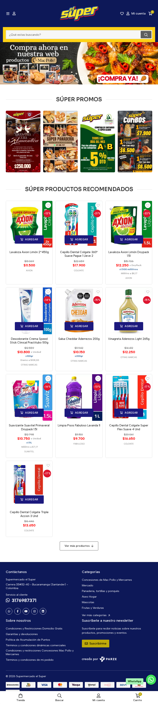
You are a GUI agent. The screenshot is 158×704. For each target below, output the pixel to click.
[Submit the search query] (146, 34)
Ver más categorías (94, 615)
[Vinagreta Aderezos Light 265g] (129, 310)
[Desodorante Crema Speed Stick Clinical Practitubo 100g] (29, 310)
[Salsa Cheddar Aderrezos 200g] (79, 310)
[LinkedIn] (43, 611)
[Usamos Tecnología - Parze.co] (99, 659)
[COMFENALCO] (97, 141)
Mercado (87, 585)
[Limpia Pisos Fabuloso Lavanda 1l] (79, 397)
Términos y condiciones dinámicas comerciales (36, 645)
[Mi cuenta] (14, 13)
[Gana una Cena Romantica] (23, 141)
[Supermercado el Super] (79, 13)
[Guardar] (48, 205)
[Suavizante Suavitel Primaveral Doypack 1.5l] (29, 397)
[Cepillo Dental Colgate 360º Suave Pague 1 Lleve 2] (79, 224)
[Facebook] (17, 611)
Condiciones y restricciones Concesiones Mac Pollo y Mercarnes (40, 652)
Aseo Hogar (89, 596)
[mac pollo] (79, 63)
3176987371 (24, 600)
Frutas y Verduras (93, 608)
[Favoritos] (122, 13)
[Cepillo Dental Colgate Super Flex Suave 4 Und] (129, 397)
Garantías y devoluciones (22, 634)
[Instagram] (34, 611)
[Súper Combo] (135, 141)
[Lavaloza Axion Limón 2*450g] (29, 224)
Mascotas (88, 602)
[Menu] (8, 13)
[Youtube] (26, 611)
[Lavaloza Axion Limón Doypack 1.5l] (129, 224)
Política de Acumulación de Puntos (28, 639)
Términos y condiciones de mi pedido (30, 659)
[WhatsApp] (9, 611)
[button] (70, 78)
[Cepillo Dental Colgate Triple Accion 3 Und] (29, 484)
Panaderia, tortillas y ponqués (100, 591)
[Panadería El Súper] (60, 141)
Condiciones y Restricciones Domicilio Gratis (34, 628)
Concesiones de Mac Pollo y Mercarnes (107, 580)
